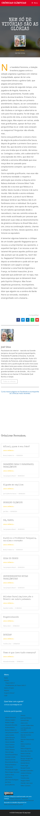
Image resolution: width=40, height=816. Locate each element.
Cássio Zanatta (10, 742)
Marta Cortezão (25, 753)
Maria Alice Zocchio (27, 751)
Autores (6, 690)
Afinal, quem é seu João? (16, 447)
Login (5, 695)
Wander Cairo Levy (27, 783)
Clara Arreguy (9, 752)
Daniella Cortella (10, 757)
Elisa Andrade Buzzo (11, 762)
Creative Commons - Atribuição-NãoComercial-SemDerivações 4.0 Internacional (19, 799)
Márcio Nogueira (26, 748)
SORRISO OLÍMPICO (13, 503)
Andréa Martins (10, 727)
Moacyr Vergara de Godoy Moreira (27, 759)
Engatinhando (11, 617)
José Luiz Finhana (26, 718)
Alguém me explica (13, 485)
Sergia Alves (24, 775)
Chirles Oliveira (10, 749)
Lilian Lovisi (24, 723)
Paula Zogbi (24, 765)
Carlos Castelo (9, 735)
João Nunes (8, 777)
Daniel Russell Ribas (11, 754)
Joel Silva (8, 782)
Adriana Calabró (10, 720)
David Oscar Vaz (10, 760)
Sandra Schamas (26, 773)
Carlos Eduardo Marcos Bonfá (10, 738)
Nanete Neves (25, 763)
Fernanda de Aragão (11, 770)
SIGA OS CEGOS (10, 558)
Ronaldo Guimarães (27, 770)
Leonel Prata (25, 720)
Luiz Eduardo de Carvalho (26, 729)
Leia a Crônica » (8, 450)
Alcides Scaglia (9, 722)
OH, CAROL (8, 520)
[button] (18, 320)
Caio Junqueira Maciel (12, 732)
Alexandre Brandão (11, 725)
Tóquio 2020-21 (10, 683)
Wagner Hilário (25, 780)
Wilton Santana (25, 786)
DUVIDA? (7, 635)
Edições (6, 680)
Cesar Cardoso (9, 744)
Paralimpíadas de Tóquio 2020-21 (15, 685)
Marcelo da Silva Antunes (26, 736)
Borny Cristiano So (11, 730)
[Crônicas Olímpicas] (14, 3)
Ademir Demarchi (10, 717)
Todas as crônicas (9, 381)
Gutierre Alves (9, 775)
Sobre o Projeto (9, 688)
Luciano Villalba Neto (27, 725)
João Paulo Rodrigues (11, 780)
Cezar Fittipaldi (9, 747)
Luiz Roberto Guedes (27, 732)
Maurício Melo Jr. (26, 756)
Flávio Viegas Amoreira (12, 772)
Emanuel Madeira (10, 765)
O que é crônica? (9, 693)
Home (6, 678)
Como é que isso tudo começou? (19, 653)
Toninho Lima (25, 778)
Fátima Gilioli (9, 767)
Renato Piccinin (25, 768)
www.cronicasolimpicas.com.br (13, 804)
